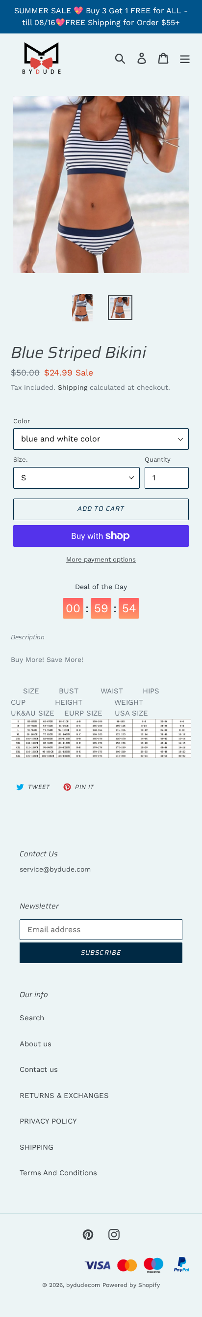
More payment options (101, 559)
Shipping (72, 387)
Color (21, 421)
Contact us (39, 1069)
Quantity (158, 459)
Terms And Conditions (58, 1172)
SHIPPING (36, 1147)
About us (35, 1043)
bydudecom (83, 1285)
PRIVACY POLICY (48, 1121)
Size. (20, 459)
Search (32, 1017)
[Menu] (185, 58)
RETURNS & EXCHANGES (64, 1095)
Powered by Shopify (131, 1285)
